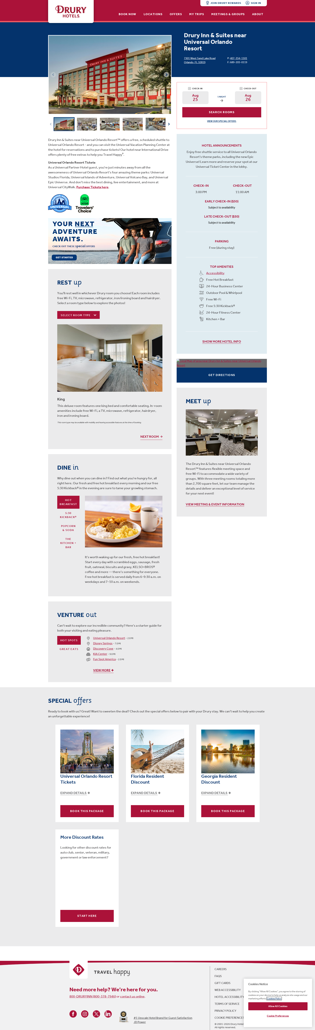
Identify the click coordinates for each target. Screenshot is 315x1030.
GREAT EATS (69, 649)
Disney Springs (102, 643)
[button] (166, 74)
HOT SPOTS (69, 640)
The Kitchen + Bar (68, 543)
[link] (110, 241)
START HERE (87, 916)
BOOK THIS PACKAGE (87, 811)
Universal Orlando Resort (109, 638)
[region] (278, 1003)
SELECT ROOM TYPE (76, 315)
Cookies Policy (274, 998)
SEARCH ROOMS (221, 112)
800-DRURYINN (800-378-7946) (92, 996)
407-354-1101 (238, 58)
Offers (176, 14)
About (257, 14)
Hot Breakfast (68, 502)
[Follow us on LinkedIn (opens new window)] (108, 1013)
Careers (221, 969)
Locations (153, 14)
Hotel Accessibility (229, 997)
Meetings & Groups (228, 14)
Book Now (127, 14)
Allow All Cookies (277, 1006)
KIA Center (100, 654)
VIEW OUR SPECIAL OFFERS (221, 121)
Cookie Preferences (229, 1017)
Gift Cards (222, 983)
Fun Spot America (104, 659)
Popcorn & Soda (68, 528)
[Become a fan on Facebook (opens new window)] (73, 1013)
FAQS (218, 976)
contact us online (132, 996)
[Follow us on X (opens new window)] (96, 1013)
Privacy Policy (225, 1010)
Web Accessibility (228, 990)
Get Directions (221, 375)
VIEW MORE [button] (101, 670)
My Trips (196, 14)
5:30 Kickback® (68, 515)
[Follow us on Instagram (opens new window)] (84, 1013)
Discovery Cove (103, 648)
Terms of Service (227, 1004)
